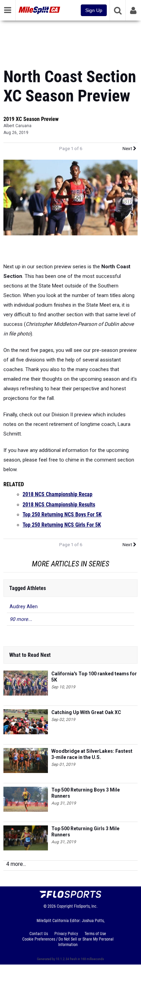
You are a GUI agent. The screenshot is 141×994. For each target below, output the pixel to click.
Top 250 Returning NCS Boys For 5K (62, 515)
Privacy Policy (66, 933)
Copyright (65, 906)
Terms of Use (95, 933)
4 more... (16, 864)
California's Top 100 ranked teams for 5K (94, 677)
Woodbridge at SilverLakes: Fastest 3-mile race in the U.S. (91, 754)
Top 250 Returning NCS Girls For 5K (62, 525)
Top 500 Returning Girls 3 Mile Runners (85, 831)
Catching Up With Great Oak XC (86, 712)
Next (128, 148)
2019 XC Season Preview (31, 119)
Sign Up (93, 10)
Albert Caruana (17, 125)
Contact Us (38, 933)
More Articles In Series (70, 564)
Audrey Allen (24, 607)
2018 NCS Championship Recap (57, 494)
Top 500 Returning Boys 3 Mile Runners (85, 793)
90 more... (21, 619)
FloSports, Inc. (86, 906)
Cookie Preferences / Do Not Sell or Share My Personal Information (68, 942)
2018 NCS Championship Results (59, 505)
